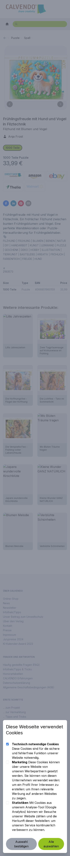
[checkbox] (7, 744)
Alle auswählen (51, 844)
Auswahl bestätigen (21, 844)
